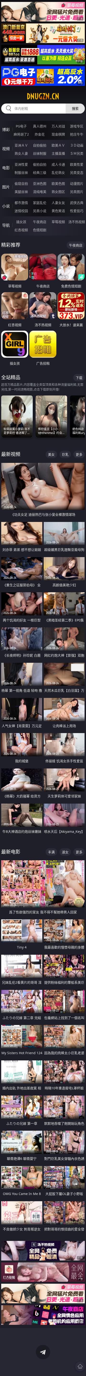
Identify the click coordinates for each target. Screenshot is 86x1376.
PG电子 (21, 126)
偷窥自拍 (21, 183)
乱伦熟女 (58, 172)
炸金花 (40, 134)
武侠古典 (76, 202)
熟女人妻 (21, 153)
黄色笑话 (58, 210)
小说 (6, 206)
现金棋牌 (58, 134)
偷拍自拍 (39, 164)
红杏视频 (21, 230)
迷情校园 (21, 210)
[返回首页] (80, 1366)
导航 (6, 225)
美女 (51, 454)
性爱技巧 (76, 210)
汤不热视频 (76, 221)
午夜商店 (39, 221)
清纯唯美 (39, 191)
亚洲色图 (39, 183)
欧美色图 (58, 183)
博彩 (6, 129)
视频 (6, 148)
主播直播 (58, 153)
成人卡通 (58, 164)
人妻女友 (58, 202)
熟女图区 (58, 191)
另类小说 (39, 210)
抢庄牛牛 (76, 134)
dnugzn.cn (43, 96)
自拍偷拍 (39, 145)
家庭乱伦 (39, 202)
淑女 (65, 852)
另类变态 (76, 172)
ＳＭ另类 (76, 153)
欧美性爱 (76, 164)
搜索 (75, 108)
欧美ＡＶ (58, 145)
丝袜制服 (39, 153)
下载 (79, 377)
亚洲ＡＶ (21, 145)
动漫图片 (76, 183)
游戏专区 (76, 126)
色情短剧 (39, 230)
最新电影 (10, 852)
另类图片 (76, 191)
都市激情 (21, 202)
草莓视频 (58, 221)
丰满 (51, 852)
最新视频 (10, 454)
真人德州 (39, 126)
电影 (6, 167)
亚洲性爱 (21, 164)
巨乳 (65, 454)
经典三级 (39, 172)
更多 (79, 454)
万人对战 (58, 126)
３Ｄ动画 (76, 145)
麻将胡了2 (21, 134)
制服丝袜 (21, 172)
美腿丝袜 (21, 191)
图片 (6, 187)
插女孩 (21, 221)
